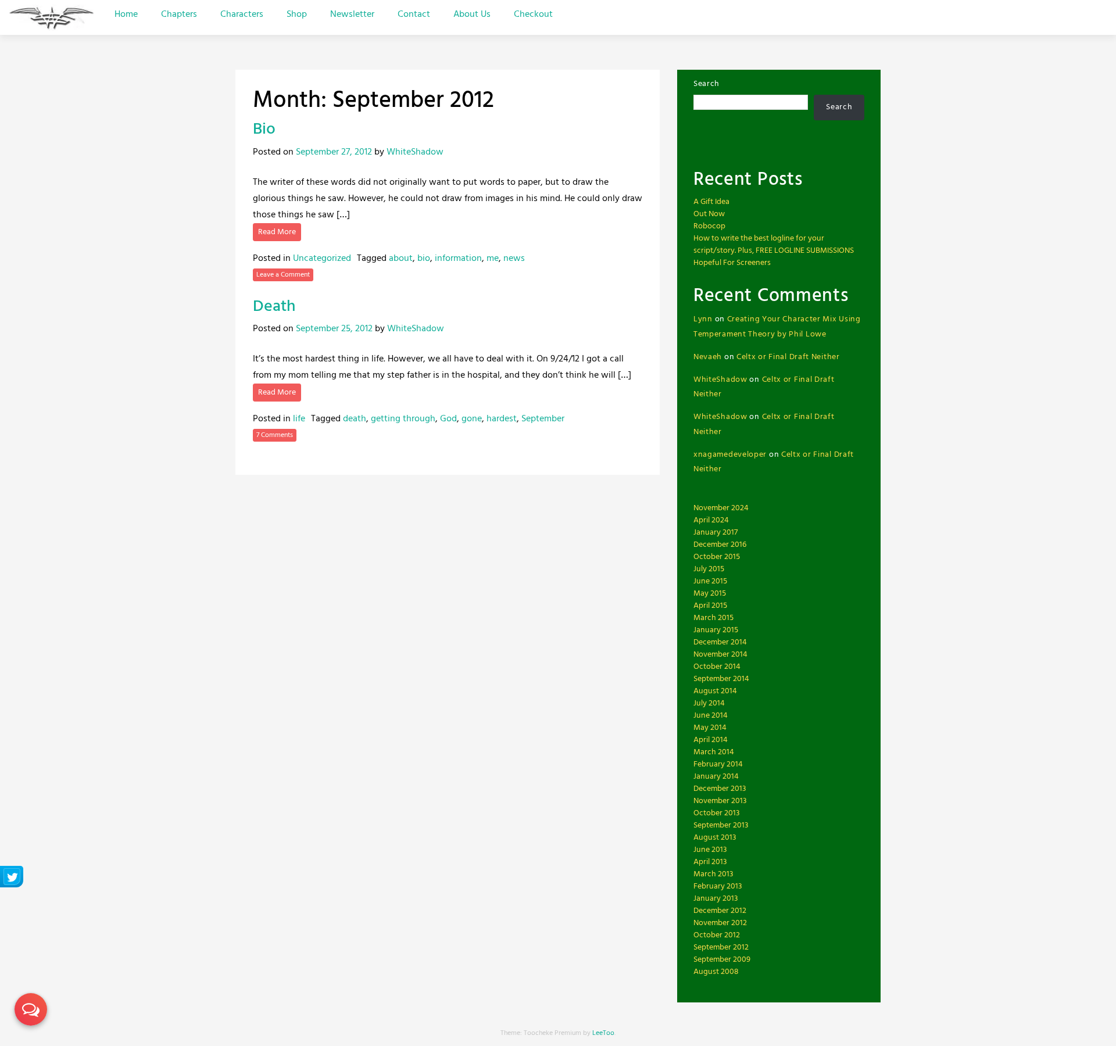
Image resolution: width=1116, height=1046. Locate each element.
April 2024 (711, 520)
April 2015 (710, 605)
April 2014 (710, 740)
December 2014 (720, 642)
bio (423, 258)
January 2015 (715, 630)
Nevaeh (707, 357)
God (448, 419)
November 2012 (720, 923)
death (354, 419)
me (493, 258)
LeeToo (603, 1033)
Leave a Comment (283, 275)
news (514, 258)
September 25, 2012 (334, 328)
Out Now (709, 214)
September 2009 (721, 959)
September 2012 (721, 947)
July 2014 (709, 703)
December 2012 (719, 911)
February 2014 (718, 764)
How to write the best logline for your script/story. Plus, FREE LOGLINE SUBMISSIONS (773, 244)
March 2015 (713, 618)
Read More (277, 232)
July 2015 (708, 569)
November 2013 (720, 801)
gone (472, 419)
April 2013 (710, 862)
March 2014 (713, 752)
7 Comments (274, 435)
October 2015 (716, 557)
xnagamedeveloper (730, 454)
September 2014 (721, 679)
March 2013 (713, 874)
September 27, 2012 (334, 152)
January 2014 (716, 776)
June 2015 (710, 581)
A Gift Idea (711, 202)
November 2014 (720, 654)
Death (274, 306)
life (299, 419)
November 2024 (721, 508)
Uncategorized (322, 258)
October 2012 (716, 935)
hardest (502, 419)
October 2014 (717, 667)
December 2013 (719, 789)
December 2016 (719, 544)
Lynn (703, 319)
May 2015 (709, 593)
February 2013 (717, 886)
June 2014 (710, 715)
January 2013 (715, 898)
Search (706, 84)
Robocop (709, 226)
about (401, 258)
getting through (403, 419)
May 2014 (710, 728)
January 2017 (715, 532)
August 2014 (715, 691)
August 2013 (714, 837)
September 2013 (721, 825)
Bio (264, 129)
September (542, 419)
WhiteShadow (415, 152)
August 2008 (716, 972)
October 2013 (716, 813)
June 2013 (710, 850)
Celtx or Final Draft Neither (788, 357)
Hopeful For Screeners (732, 263)
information (458, 258)
